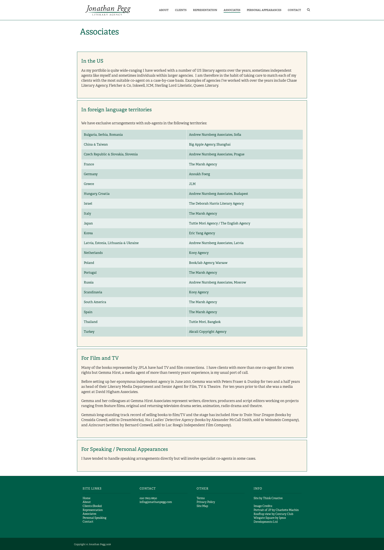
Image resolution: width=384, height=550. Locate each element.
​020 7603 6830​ (148, 498)
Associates (232, 10)
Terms (201, 498)
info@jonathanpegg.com (156, 502)
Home (86, 498)
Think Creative (273, 498)
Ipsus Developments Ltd (270, 520)
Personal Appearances (264, 10)
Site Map (202, 506)
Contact (294, 10)
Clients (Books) (92, 506)
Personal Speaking (94, 518)
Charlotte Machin (287, 510)
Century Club (284, 514)
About (164, 10)
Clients (181, 10)
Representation (205, 10)
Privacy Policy (206, 502)
